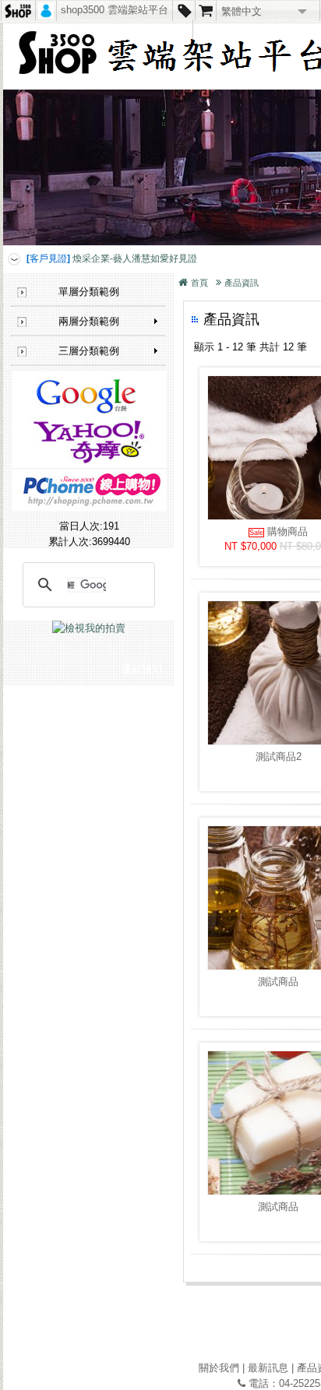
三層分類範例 (88, 351)
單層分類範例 (88, 291)
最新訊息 (268, 1368)
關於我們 (219, 1368)
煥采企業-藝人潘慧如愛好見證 (111, 258)
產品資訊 (241, 282)
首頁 (199, 282)
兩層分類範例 (88, 321)
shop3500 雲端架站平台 (114, 10)
